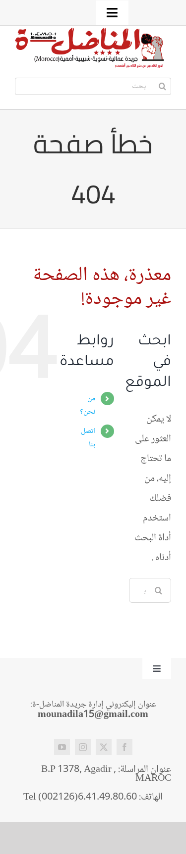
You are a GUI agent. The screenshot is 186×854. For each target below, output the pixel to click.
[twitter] (104, 747)
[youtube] (62, 747)
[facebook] (124, 747)
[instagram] (83, 747)
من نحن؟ (87, 405)
